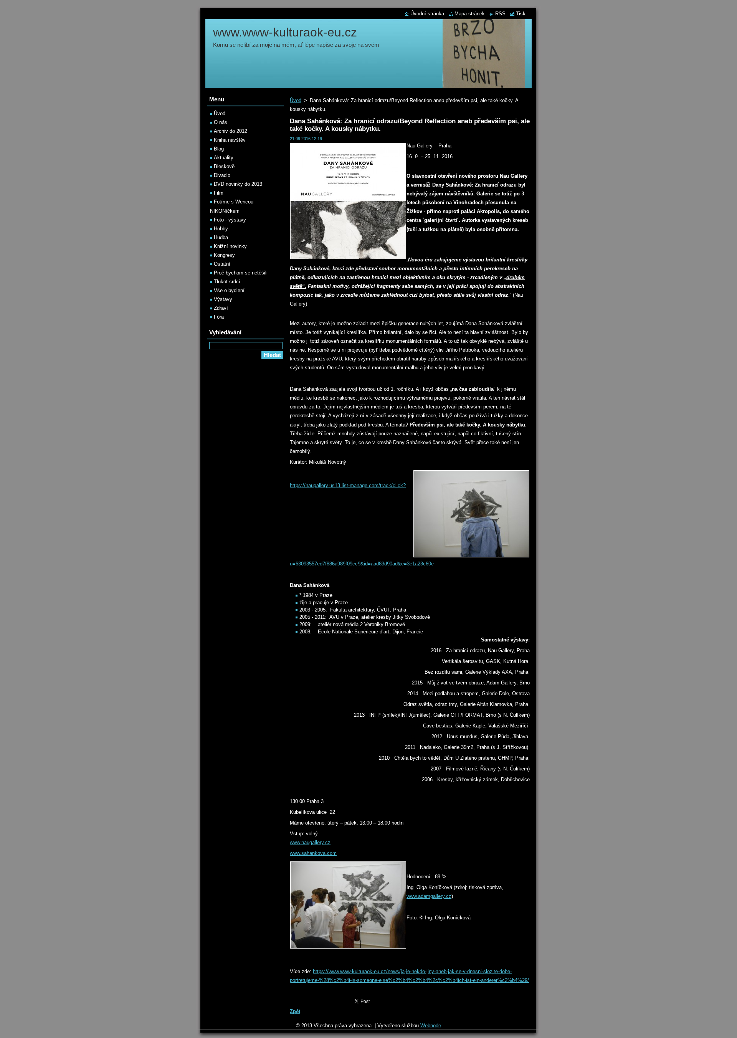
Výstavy (223, 299)
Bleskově (224, 166)
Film (218, 193)
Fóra (219, 317)
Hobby (221, 228)
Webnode (430, 1025)
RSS (500, 14)
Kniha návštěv (230, 140)
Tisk (520, 14)
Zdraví (221, 308)
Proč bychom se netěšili (241, 273)
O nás (220, 122)
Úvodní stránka (427, 14)
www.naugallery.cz (310, 842)
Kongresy (224, 255)
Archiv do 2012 (230, 131)
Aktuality (223, 157)
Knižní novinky (230, 246)
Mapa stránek (469, 14)
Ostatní (222, 264)
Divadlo (222, 175)
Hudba (221, 237)
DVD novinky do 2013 (238, 184)
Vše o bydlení (229, 290)
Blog (219, 149)
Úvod (295, 100)
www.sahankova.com (313, 853)
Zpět (295, 1011)
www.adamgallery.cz (429, 896)
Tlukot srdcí (227, 281)
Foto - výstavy (230, 220)
